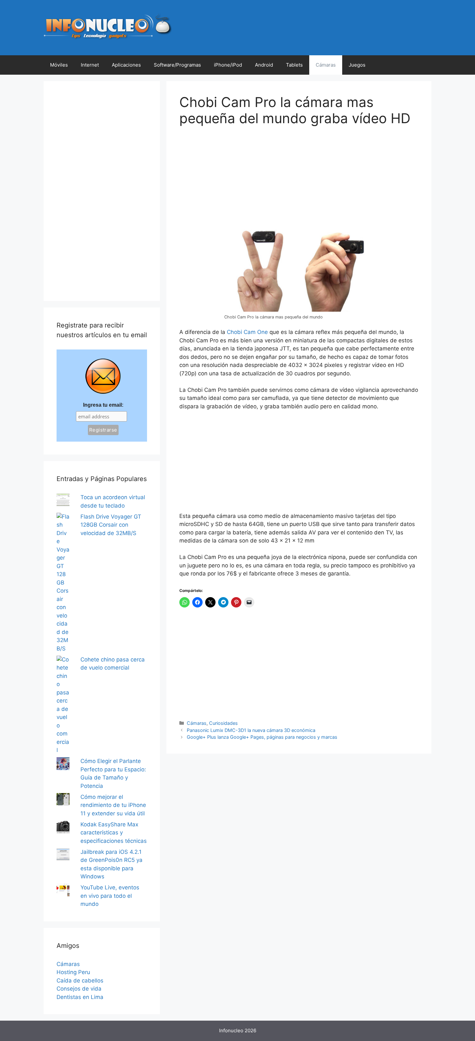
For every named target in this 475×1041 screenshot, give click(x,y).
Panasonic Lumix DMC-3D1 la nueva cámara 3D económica (251, 730)
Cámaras (326, 65)
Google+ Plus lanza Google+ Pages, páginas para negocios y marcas (262, 737)
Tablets (294, 65)
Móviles (59, 65)
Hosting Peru (73, 972)
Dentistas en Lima (80, 997)
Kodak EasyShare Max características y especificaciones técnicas (113, 832)
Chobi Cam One (247, 332)
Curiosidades (223, 723)
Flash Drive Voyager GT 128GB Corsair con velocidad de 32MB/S (110, 524)
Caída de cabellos (80, 980)
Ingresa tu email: (103, 405)
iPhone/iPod (228, 65)
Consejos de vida (79, 988)
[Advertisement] (227, 180)
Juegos (357, 65)
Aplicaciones (126, 65)
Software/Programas (177, 65)
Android (264, 65)
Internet (90, 65)
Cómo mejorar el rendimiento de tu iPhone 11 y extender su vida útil (113, 805)
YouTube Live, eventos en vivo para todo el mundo (109, 895)
